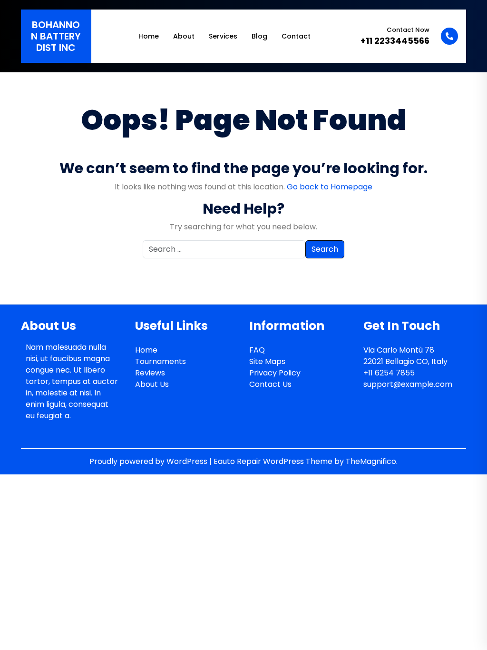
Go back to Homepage (329, 186)
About (184, 36)
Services (223, 36)
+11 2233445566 (394, 41)
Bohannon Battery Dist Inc (56, 36)
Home (148, 36)
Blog (259, 36)
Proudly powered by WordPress (149, 461)
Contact (296, 36)
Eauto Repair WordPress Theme (274, 461)
